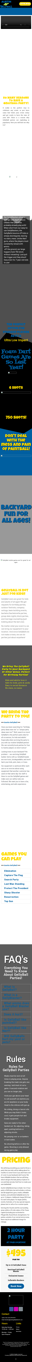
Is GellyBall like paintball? (14, 1021)
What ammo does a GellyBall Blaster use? (15, 1006)
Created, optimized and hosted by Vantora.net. (16, 1355)
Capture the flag (13, 875)
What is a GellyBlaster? (12, 996)
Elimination (10, 871)
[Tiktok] (21, 1309)
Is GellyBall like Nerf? (14, 1029)
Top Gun (8, 901)
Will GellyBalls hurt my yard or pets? (13, 1039)
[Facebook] (11, 1309)
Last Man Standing (14, 884)
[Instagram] (16, 1309)
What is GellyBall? (9, 988)
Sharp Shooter (12, 892)
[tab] (16, 871)
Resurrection (11, 897)
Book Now (16, 1286)
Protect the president (16, 888)
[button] (17, 4)
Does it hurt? (13, 1014)
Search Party (11, 879)
